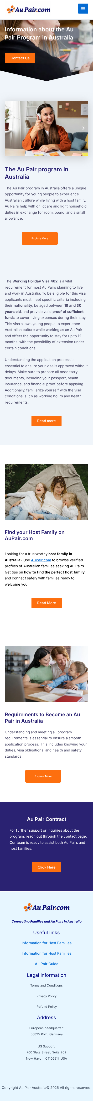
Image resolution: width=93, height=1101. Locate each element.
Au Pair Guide (46, 964)
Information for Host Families (47, 943)
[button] (9, 128)
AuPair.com (41, 560)
